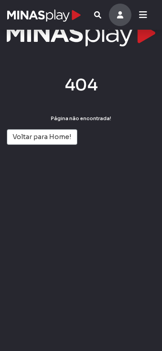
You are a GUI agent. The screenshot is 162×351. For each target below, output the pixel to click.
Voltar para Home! (42, 137)
